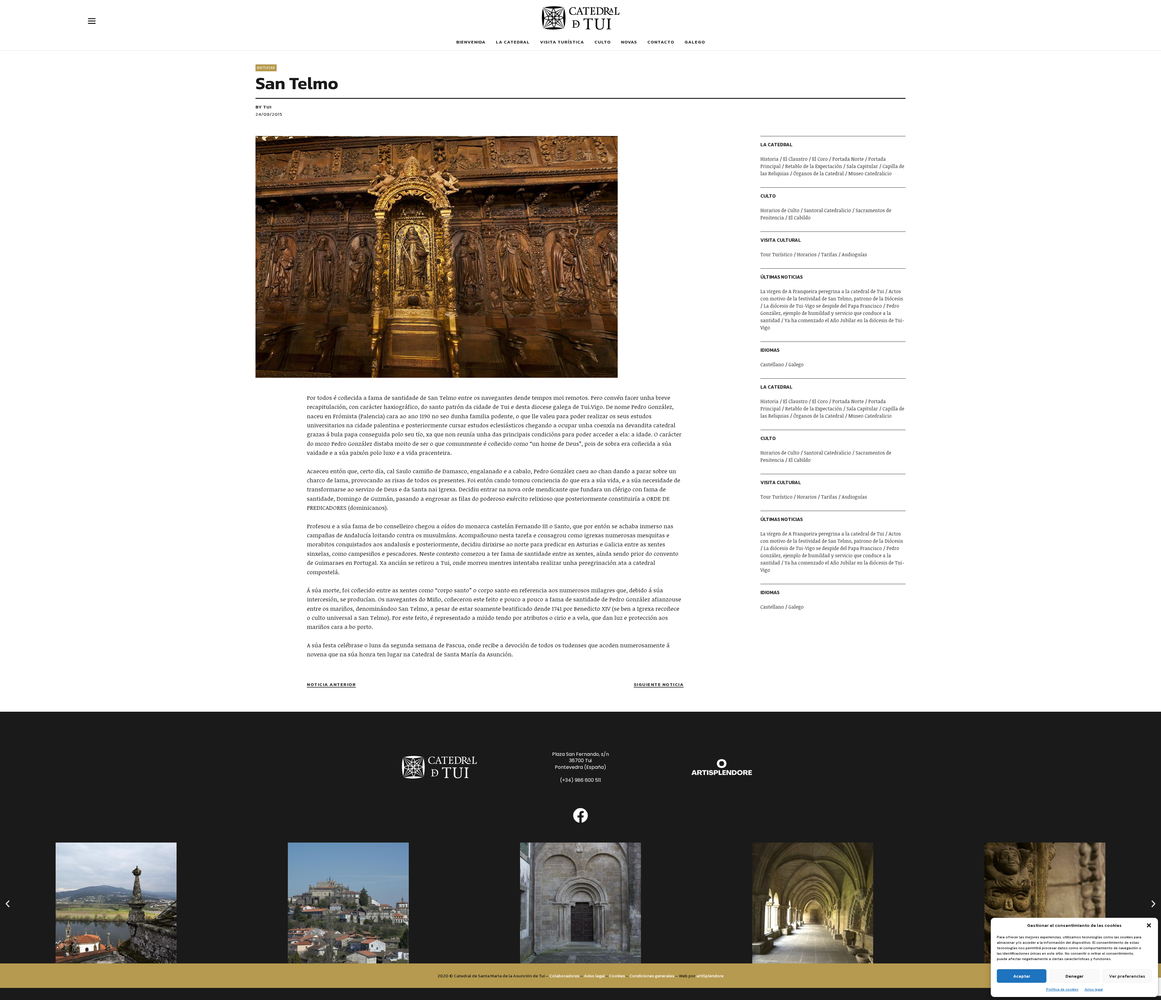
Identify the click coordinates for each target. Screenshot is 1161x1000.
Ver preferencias (1127, 975)
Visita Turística (562, 41)
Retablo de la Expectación (813, 166)
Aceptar (1021, 975)
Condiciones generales (651, 975)
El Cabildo (800, 217)
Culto (602, 41)
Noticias (266, 67)
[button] (1149, 925)
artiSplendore (710, 975)
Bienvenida (471, 41)
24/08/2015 (268, 114)
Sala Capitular (862, 166)
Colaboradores (564, 975)
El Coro (820, 159)
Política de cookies (1062, 989)
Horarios (807, 254)
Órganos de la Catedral (818, 173)
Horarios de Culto (779, 210)
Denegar (1074, 975)
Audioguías (854, 254)
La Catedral (513, 41)
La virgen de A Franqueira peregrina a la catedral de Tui (822, 291)
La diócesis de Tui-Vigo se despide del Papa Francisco (823, 306)
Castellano (772, 364)
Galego (695, 41)
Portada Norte (848, 159)
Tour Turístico (776, 254)
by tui (263, 106)
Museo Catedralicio (870, 173)
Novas (629, 41)
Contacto (660, 41)
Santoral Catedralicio (827, 210)
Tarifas (829, 254)
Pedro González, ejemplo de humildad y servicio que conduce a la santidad (829, 313)
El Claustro (795, 159)
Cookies (617, 975)
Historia (769, 159)
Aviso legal (1094, 989)
